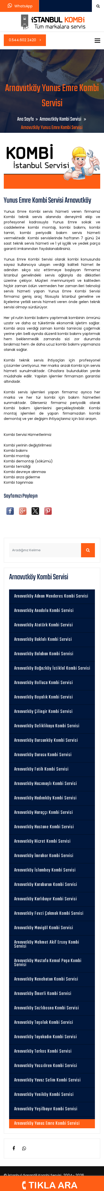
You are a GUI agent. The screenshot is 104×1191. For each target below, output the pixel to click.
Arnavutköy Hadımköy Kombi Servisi (45, 798)
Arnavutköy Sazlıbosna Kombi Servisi (46, 1008)
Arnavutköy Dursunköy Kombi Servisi (46, 740)
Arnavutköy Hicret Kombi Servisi (42, 841)
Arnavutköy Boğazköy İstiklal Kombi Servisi (52, 668)
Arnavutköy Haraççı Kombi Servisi (43, 812)
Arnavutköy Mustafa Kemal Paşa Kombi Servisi (48, 963)
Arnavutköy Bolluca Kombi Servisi (43, 683)
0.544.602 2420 (23, 39)
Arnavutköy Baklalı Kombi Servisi (43, 639)
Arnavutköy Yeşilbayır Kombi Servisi (45, 1109)
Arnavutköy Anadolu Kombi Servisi (44, 610)
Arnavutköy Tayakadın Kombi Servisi (45, 1037)
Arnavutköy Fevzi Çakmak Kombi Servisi (49, 913)
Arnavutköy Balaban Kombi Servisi (43, 654)
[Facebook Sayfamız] (13, 1148)
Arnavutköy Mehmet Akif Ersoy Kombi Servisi (46, 944)
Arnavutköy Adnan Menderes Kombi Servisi (51, 596)
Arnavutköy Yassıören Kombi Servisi (45, 1066)
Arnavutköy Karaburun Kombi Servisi (45, 884)
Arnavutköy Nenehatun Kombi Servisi (46, 979)
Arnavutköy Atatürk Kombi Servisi (43, 625)
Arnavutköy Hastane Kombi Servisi (44, 827)
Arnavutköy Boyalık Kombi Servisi (43, 697)
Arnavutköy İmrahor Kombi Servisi (43, 856)
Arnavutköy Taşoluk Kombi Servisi (43, 1022)
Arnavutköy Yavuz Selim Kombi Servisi (47, 1080)
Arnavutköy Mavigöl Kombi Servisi (43, 928)
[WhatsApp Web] (24, 1148)
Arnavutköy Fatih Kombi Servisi (41, 769)
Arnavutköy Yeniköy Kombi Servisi (44, 1094)
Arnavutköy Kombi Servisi (61, 119)
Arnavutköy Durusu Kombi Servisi (43, 755)
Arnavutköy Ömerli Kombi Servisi (42, 993)
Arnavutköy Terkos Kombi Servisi (43, 1051)
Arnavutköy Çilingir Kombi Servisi (43, 711)
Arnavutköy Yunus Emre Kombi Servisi (47, 1123)
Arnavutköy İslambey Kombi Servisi (45, 870)
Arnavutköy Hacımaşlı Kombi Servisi (45, 784)
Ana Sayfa (25, 119)
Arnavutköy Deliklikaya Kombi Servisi (47, 726)
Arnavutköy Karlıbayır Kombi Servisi (45, 899)
